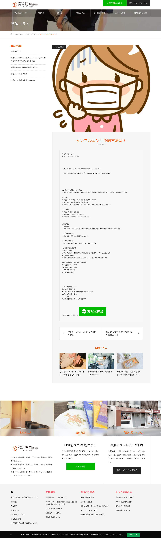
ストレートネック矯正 (88, 510)
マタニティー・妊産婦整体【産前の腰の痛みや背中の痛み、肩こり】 (61, 503)
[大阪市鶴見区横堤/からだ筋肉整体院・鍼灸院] (25, 4)
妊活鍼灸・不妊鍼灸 (53, 513)
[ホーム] (11, 34)
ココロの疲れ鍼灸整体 (54, 508)
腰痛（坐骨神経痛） (87, 497)
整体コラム (80, 13)
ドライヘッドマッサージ (124, 497)
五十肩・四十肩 (86, 502)
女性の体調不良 (123, 492)
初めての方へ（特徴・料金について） (20, 14)
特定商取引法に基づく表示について (140, 14)
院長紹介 (60, 13)
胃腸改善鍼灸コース (53, 517)
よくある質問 (120, 13)
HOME (12, 492)
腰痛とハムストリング (19, 74)
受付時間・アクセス (100, 14)
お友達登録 (80, 467)
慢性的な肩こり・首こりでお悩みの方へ (95, 506)
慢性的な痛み (87, 492)
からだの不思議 (59, 47)
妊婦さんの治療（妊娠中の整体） (23, 80)
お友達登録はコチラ (114, 3)
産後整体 (50, 492)
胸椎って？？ (16, 51)
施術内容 (40, 13)
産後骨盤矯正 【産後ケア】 (56, 497)
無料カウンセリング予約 (138, 3)
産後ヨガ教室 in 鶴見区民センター (24, 67)
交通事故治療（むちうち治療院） (92, 515)
